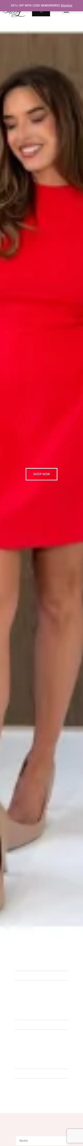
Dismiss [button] (66, 6)
